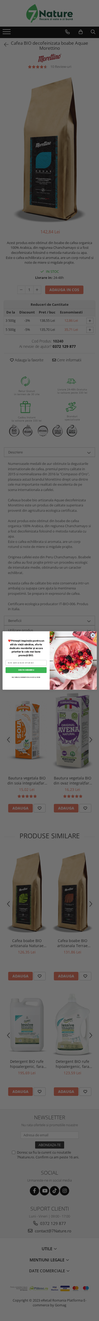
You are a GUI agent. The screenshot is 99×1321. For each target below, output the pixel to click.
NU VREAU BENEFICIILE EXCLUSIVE (26, 677)
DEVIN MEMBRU (26, 670)
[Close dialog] (93, 635)
